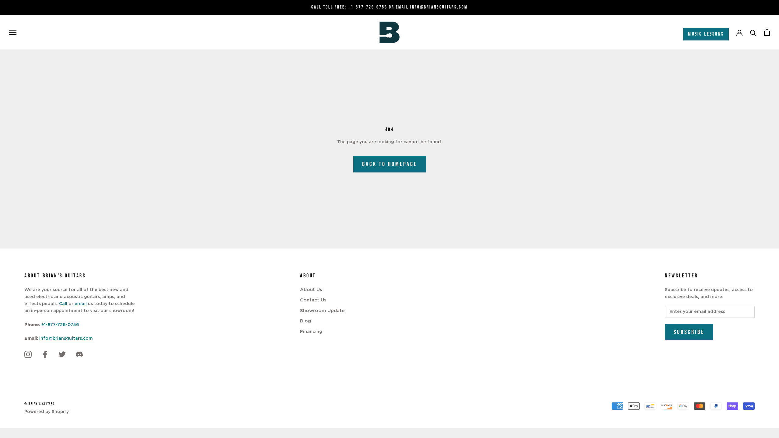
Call (63, 304)
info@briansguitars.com (66, 338)
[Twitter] (62, 354)
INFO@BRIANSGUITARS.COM (439, 7)
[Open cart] (767, 32)
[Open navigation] (12, 32)
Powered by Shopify (46, 412)
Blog (305, 321)
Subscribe (689, 332)
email (81, 304)
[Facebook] (45, 354)
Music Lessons (706, 34)
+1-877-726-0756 (367, 7)
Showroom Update (322, 311)
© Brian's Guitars (39, 404)
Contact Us (313, 300)
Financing (311, 332)
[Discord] (79, 354)
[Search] (753, 32)
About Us (311, 290)
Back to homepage (389, 164)
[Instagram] (28, 354)
